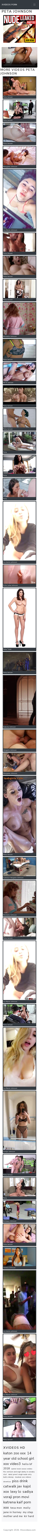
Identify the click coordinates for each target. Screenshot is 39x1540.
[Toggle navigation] (34, 5)
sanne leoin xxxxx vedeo (21, 1469)
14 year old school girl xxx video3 (18, 1458)
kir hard (29, 1516)
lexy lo (15, 1491)
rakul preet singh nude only (20, 1474)
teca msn (16, 1508)
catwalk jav (12, 1486)
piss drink (20, 1481)
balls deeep (8, 1477)
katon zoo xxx (14, 1453)
